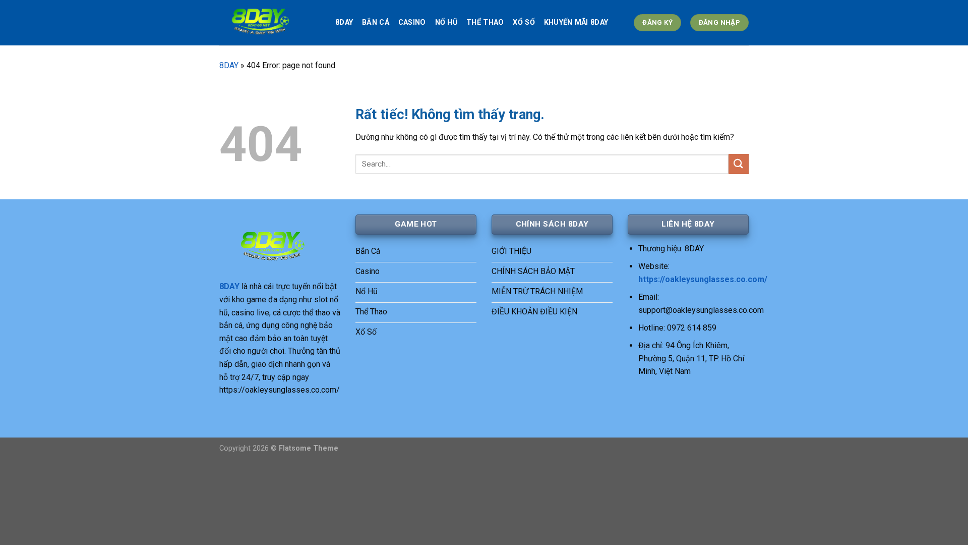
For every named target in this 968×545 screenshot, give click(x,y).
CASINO (412, 22)
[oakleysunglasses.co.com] (269, 22)
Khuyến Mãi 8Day (576, 22)
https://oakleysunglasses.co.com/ (702, 279)
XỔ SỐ (523, 22)
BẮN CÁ (375, 22)
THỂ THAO (485, 22)
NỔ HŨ (446, 22)
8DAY (344, 22)
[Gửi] (739, 164)
